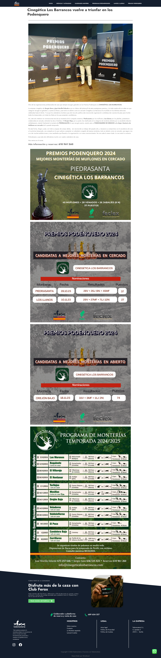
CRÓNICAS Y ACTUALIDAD (63, 3)
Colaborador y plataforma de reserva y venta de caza (65, 614)
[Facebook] (20, 644)
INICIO (51, 3)
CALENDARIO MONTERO (82, 3)
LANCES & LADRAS (119, 3)
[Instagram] (14, 644)
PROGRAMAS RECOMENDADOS (101, 3)
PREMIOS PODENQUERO (135, 3)
